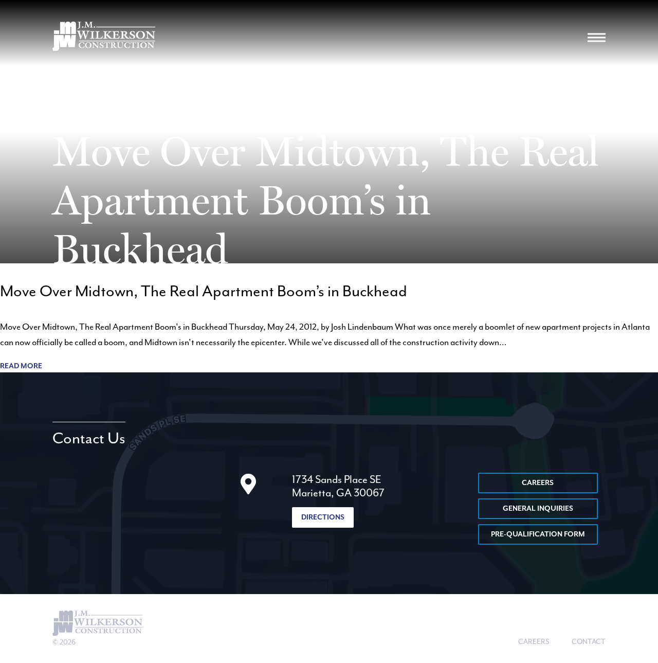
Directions (322, 517)
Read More (21, 366)
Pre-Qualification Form (538, 534)
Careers (538, 483)
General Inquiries (538, 509)
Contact (589, 642)
